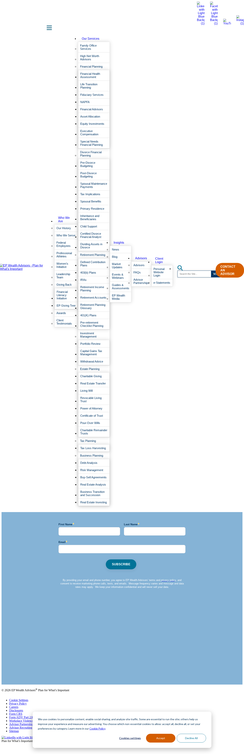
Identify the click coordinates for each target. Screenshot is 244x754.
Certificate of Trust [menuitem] (91, 415)
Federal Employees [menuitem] (63, 244)
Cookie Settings (18, 700)
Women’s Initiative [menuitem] (62, 265)
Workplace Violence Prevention (28, 720)
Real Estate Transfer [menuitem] (93, 383)
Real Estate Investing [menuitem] (93, 502)
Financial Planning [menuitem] (91, 66)
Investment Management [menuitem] (88, 335)
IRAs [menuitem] (83, 279)
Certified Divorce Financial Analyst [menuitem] (90, 235)
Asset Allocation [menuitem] (90, 116)
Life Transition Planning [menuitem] (88, 86)
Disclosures (16, 710)
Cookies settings (130, 738)
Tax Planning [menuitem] (88, 440)
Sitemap (14, 731)
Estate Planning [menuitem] (90, 369)
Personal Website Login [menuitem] (159, 272)
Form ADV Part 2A (21, 717)
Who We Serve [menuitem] (65, 235)
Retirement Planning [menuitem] (92, 254)
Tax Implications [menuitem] (90, 194)
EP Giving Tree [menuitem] (66, 305)
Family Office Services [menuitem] (88, 47)
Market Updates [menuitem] (117, 265)
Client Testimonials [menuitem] (64, 322)
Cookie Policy (97, 728)
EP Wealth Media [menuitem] (118, 297)
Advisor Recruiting (20, 727)
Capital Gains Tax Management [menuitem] (91, 352)
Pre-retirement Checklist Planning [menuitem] (91, 324)
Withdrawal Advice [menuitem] (91, 361)
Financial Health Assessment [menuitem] (90, 75)
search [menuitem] (182, 266)
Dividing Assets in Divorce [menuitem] (91, 245)
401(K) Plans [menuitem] (88, 315)
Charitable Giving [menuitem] (91, 376)
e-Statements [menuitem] (161, 282)
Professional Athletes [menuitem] (64, 254)
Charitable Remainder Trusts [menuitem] (93, 432)
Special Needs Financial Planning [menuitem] (91, 143)
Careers (13, 707)
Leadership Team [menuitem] (63, 275)
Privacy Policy (18, 703)
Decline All (191, 738)
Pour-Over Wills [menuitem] (90, 423)
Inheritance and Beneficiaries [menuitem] (89, 217)
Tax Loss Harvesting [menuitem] (93, 448)
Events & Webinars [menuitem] (118, 276)
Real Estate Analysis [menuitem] (93, 484)
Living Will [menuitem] (86, 390)
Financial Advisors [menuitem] (91, 109)
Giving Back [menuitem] (64, 284)
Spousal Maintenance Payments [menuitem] (93, 185)
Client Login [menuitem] (159, 260)
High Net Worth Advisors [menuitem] (89, 57)
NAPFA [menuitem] (85, 102)
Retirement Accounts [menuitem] (93, 297)
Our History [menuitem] (63, 228)
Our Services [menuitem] (90, 38)
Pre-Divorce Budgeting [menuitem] (87, 164)
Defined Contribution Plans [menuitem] (92, 263)
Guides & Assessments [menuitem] (120, 286)
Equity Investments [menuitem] (92, 123)
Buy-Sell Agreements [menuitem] (93, 477)
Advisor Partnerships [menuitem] (141, 281)
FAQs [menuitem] (137, 272)
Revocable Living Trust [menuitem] (91, 399)
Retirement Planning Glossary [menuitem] (92, 306)
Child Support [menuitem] (88, 226)
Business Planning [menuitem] (91, 455)
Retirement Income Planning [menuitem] (92, 288)
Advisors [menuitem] (141, 258)
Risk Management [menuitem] (91, 470)
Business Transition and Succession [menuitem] (92, 493)
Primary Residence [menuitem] (92, 208)
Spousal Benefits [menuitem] (90, 201)
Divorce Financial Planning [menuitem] (91, 154)
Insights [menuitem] (119, 242)
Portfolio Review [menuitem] (90, 343)
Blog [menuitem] (114, 256)
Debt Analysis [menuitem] (88, 462)
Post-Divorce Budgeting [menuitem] (88, 175)
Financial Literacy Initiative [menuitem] (62, 295)
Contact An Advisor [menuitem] (227, 270)
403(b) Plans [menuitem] (88, 272)
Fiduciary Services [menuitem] (92, 94)
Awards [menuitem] (61, 313)
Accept (160, 738)
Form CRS (15, 713)
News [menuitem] (115, 249)
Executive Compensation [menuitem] (89, 132)
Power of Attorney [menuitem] (91, 408)
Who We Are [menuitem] (64, 219)
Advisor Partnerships (21, 724)
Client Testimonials (13, 673)
